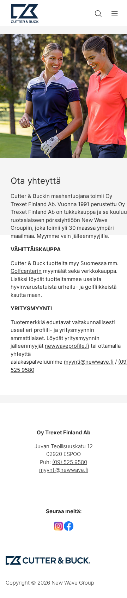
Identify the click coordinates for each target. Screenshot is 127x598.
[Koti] (25, 13)
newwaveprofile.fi (67, 345)
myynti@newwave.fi (89, 361)
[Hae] (98, 13)
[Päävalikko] (114, 13)
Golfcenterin (26, 271)
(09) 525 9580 (69, 462)
